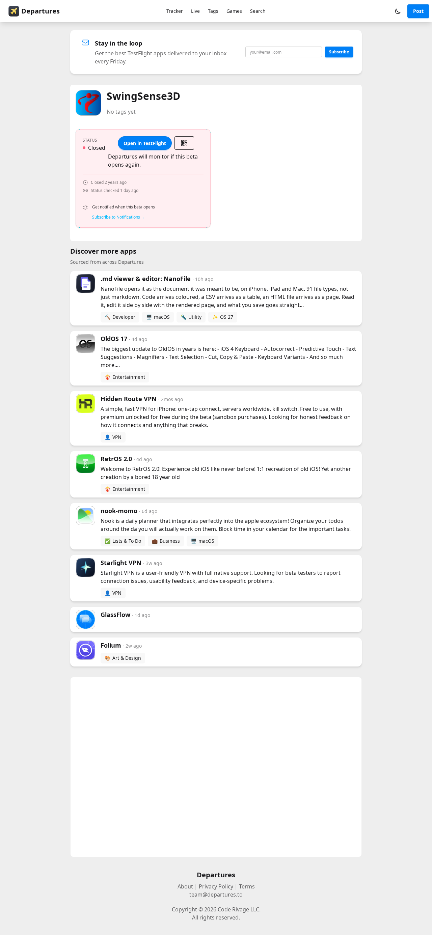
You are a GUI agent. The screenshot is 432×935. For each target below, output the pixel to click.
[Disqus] (216, 767)
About (185, 886)
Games (234, 11)
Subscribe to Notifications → (118, 217)
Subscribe (339, 52)
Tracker (174, 11)
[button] (398, 11)
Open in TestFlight (145, 143)
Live (195, 11)
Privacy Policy (216, 886)
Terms (247, 886)
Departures (40, 11)
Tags (213, 11)
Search (258, 11)
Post (418, 11)
